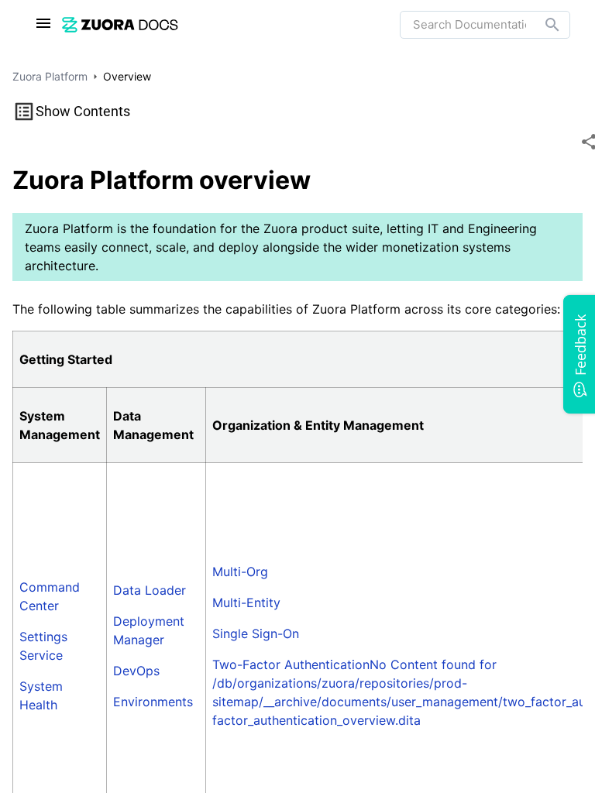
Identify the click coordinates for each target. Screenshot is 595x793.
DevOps (136, 670)
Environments (153, 701)
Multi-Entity (246, 602)
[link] (120, 24)
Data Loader (149, 590)
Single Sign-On (255, 633)
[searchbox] (541, 25)
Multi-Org (240, 571)
